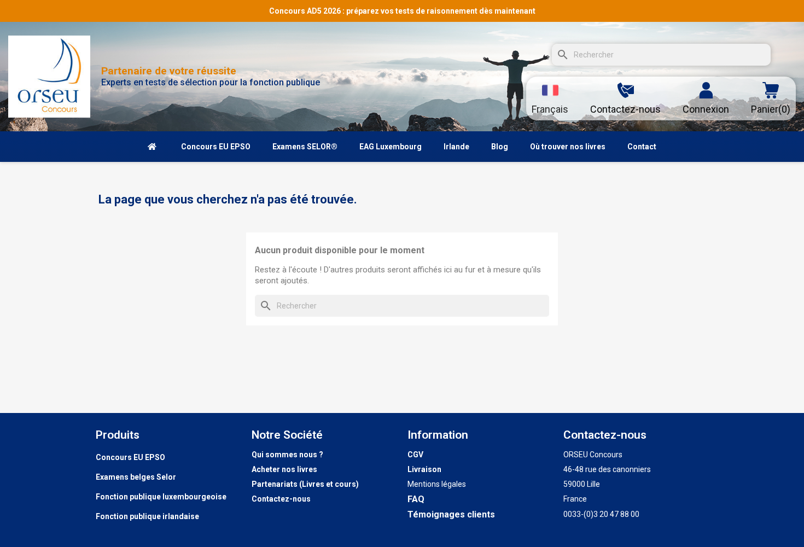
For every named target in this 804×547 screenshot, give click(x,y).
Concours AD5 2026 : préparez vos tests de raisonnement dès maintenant (402, 11)
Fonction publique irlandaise (147, 516)
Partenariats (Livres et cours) (305, 484)
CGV (415, 454)
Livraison (424, 469)
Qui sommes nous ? (287, 454)
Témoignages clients (451, 514)
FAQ (415, 499)
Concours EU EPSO (130, 457)
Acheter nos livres (284, 469)
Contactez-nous (281, 498)
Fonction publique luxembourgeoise (161, 496)
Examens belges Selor (136, 477)
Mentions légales (436, 484)
